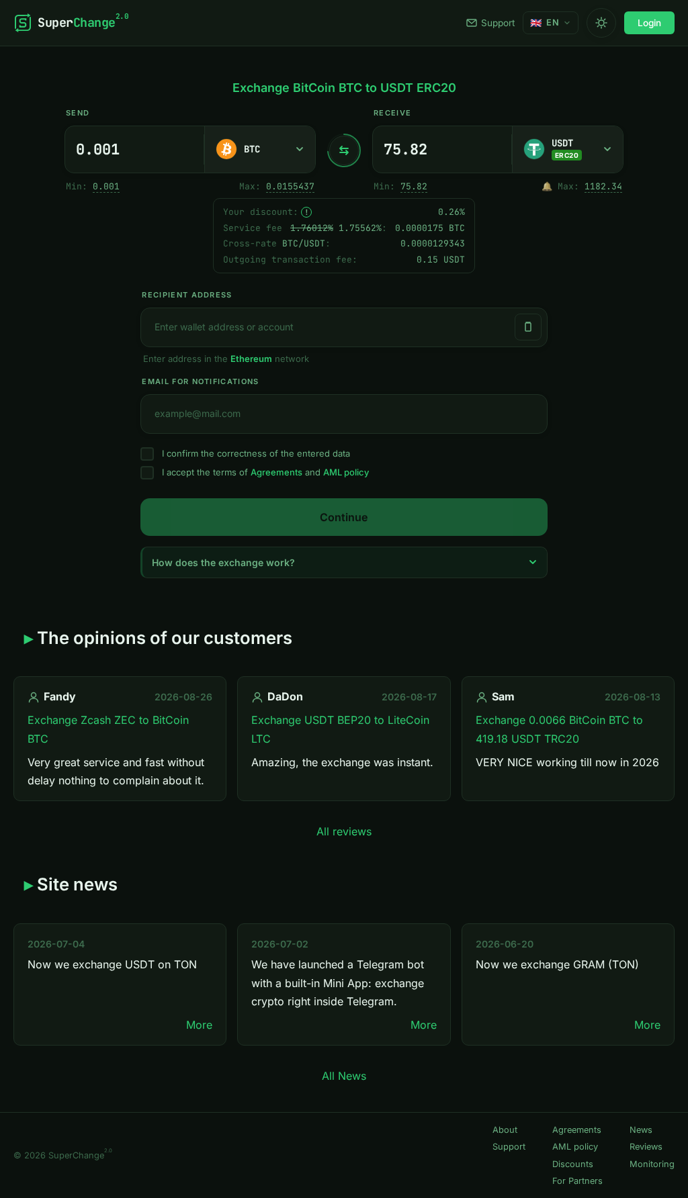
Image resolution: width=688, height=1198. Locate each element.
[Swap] (344, 150)
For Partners (577, 1181)
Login (649, 22)
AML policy (346, 472)
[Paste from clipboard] (528, 327)
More (199, 1024)
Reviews (646, 1147)
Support (498, 22)
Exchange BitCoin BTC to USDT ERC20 (344, 88)
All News (344, 1075)
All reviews (344, 831)
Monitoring (652, 1164)
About (504, 1130)
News (641, 1130)
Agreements (276, 472)
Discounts (572, 1164)
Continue (344, 517)
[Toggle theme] (601, 23)
